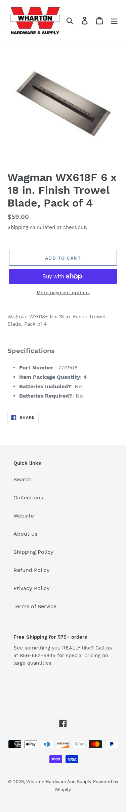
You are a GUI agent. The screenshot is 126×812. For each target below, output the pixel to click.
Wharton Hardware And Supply (58, 781)
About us (25, 534)
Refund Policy (31, 570)
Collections (28, 497)
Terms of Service (34, 606)
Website (23, 515)
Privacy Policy (31, 588)
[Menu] (114, 20)
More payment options (63, 292)
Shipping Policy (33, 552)
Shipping (17, 227)
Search (22, 479)
